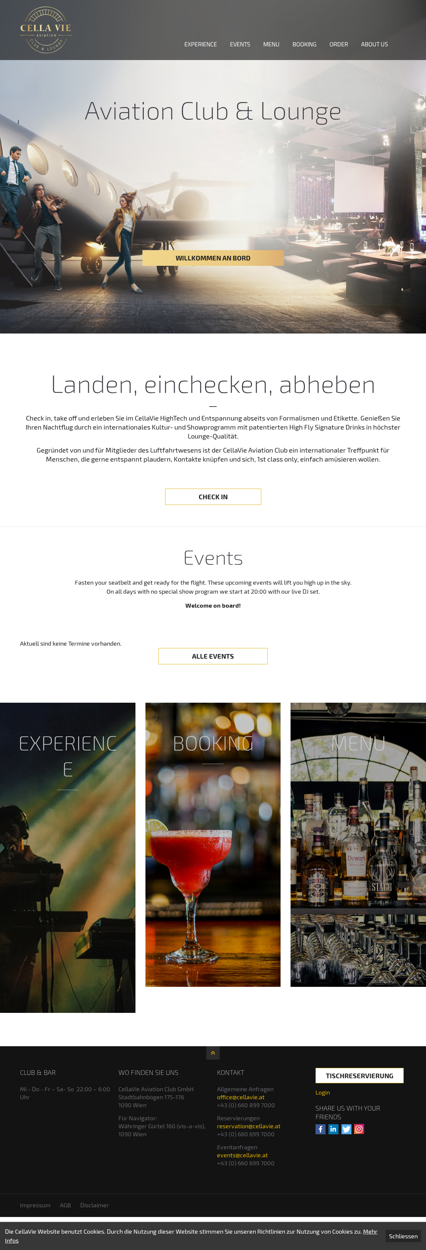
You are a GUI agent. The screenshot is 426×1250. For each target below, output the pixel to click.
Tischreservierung (359, 1076)
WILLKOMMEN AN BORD (213, 258)
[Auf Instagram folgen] (359, 1129)
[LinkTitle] (67, 858)
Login (323, 1092)
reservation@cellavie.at (249, 1126)
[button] (320, 1129)
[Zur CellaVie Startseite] (46, 30)
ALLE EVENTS (213, 656)
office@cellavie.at (241, 1097)
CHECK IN (213, 497)
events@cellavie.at (242, 1155)
